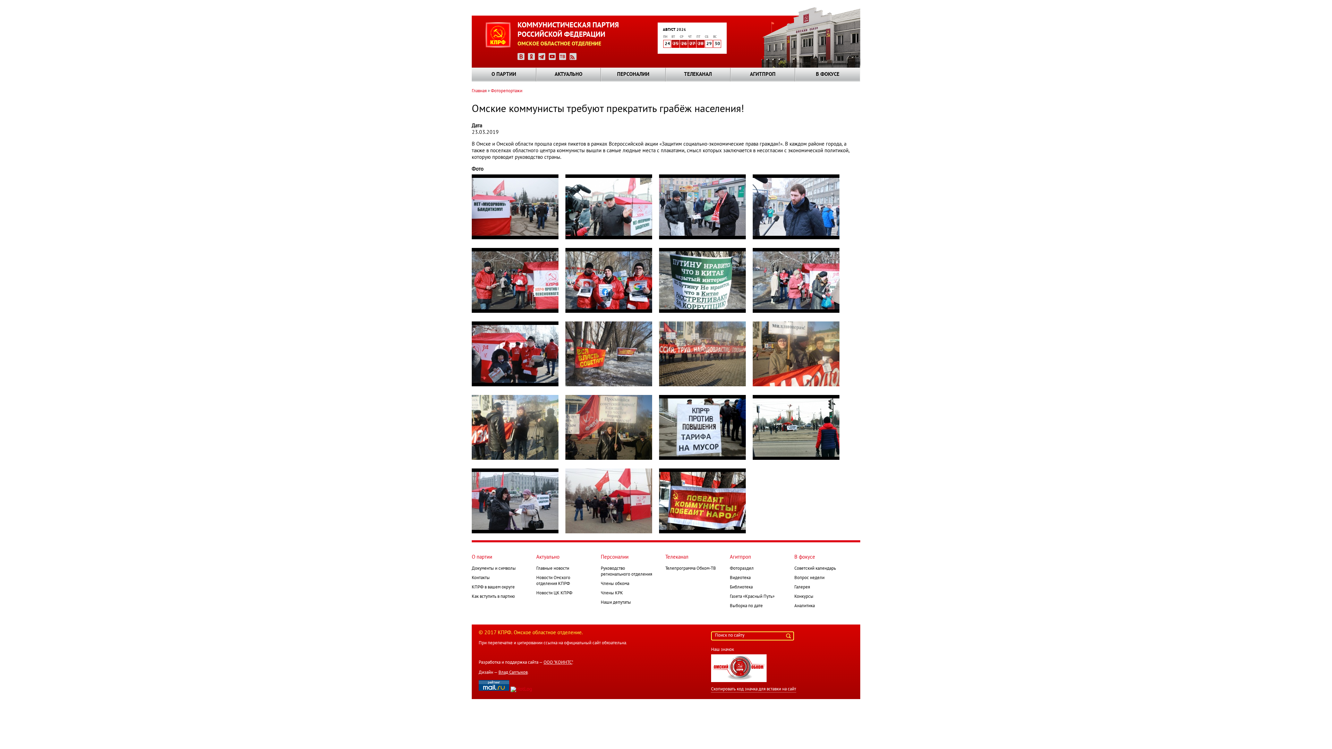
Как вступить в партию (493, 597)
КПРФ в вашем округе (493, 587)
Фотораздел (742, 569)
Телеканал (698, 74)
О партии (504, 74)
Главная (479, 91)
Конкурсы (803, 597)
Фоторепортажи (506, 91)
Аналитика (804, 606)
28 (700, 44)
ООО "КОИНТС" (558, 663)
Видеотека (740, 578)
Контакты (481, 578)
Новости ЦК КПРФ (554, 593)
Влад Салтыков (513, 673)
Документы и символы (494, 569)
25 (675, 44)
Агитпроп (763, 74)
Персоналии (633, 74)
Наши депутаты (616, 603)
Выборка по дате (746, 606)
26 (684, 44)
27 (692, 44)
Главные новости (552, 569)
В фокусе (827, 74)
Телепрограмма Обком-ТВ (690, 569)
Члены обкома (615, 584)
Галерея (802, 587)
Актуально (568, 74)
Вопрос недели (809, 578)
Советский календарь (815, 569)
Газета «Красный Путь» (752, 597)
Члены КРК (612, 593)
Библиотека (741, 587)
